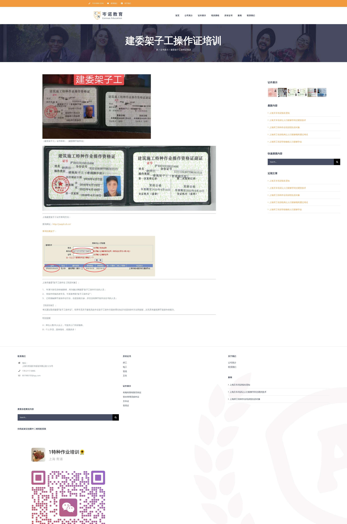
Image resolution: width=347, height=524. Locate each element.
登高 (125, 371)
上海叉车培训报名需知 (279, 113)
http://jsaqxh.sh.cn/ (62, 224)
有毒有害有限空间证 (132, 392)
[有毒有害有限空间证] (312, 92)
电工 (125, 367)
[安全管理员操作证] (282, 92)
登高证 (126, 405)
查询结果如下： (49, 231)
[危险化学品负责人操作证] (302, 92)
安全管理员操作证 (131, 396)
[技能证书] (272, 92)
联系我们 (232, 367)
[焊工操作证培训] (322, 92)
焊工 (125, 362)
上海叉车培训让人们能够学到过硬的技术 (287, 120)
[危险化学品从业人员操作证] (292, 92)
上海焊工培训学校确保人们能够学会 (285, 141)
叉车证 (126, 401)
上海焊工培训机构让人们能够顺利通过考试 (288, 134)
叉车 (125, 375)
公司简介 (232, 362)
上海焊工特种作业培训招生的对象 (284, 127)
